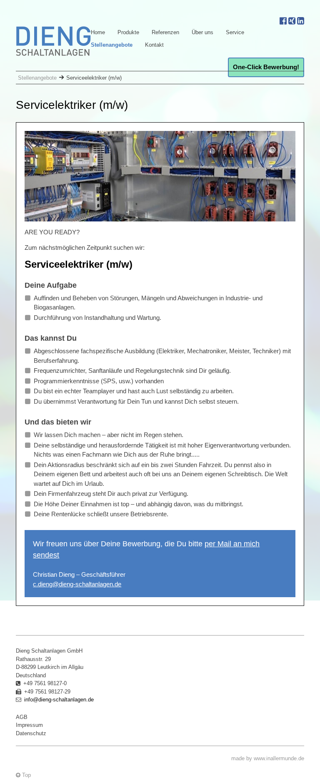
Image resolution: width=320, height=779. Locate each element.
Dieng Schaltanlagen (53, 41)
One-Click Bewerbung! (266, 66)
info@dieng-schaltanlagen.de (59, 699)
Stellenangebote (111, 45)
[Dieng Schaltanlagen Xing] (291, 20)
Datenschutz (31, 733)
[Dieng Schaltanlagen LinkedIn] (300, 20)
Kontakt (154, 45)
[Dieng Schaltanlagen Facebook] (283, 20)
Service (235, 32)
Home (98, 32)
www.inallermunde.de (279, 758)
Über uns (202, 32)
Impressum (29, 725)
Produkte (128, 32)
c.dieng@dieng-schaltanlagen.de (77, 584)
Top (25, 775)
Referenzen (165, 32)
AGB (22, 717)
